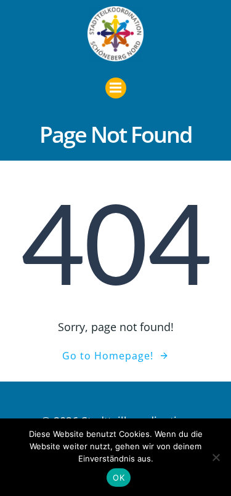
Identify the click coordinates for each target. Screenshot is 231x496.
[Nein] (215, 457)
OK (118, 477)
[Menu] (115, 88)
